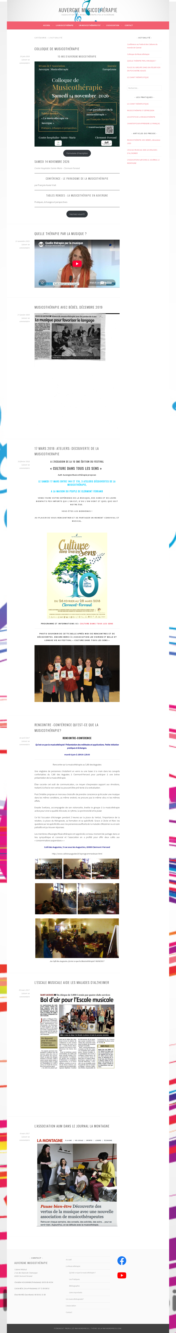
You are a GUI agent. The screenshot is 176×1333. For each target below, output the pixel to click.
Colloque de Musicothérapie (57, 48)
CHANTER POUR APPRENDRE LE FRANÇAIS (143, 123)
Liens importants (75, 1292)
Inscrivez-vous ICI (77, 214)
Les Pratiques (74, 1279)
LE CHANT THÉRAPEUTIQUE (138, 77)
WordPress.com (113, 1328)
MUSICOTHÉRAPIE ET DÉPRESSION (140, 110)
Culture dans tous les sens (97, 623)
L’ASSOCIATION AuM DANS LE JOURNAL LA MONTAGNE (72, 1125)
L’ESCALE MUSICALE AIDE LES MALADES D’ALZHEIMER (72, 982)
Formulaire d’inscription (77, 153)
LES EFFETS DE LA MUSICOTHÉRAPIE (141, 117)
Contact (129, 25)
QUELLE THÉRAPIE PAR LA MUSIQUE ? (61, 233)
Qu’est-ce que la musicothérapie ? (82, 1272)
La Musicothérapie (64, 25)
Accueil (46, 25)
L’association (112, 25)
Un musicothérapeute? (90, 25)
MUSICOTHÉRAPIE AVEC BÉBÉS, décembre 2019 (69, 307)
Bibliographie (74, 1286)
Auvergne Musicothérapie (88, 9)
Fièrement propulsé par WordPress (71, 1328)
